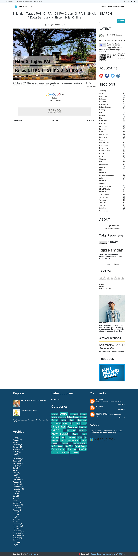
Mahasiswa (103, 145)
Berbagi (102, 110)
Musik (101, 156)
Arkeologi (102, 91)
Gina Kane (99, 400)
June (15, 438)
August (16, 452)
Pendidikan (103, 164)
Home (104, 7)
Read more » (91, 87)
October (16, 461)
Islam (101, 132)
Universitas (103, 211)
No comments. (55, 100)
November (17, 449)
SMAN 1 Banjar (104, 189)
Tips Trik (102, 203)
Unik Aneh (103, 208)
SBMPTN (102, 181)
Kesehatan (103, 137)
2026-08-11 (121, 404)
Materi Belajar (104, 151)
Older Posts (91, 120)
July (14, 494)
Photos (102, 167)
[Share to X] (51, 94)
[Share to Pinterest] (58, 94)
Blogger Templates (98, 554)
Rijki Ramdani (113, 226)
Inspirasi (102, 129)
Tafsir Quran (104, 194)
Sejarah (102, 184)
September (17, 463)
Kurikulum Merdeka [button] (115, 7)
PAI (100, 162)
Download (103, 121)
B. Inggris (102, 99)
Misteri (101, 154)
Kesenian (102, 140)
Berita (101, 113)
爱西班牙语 (121, 554)
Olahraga (102, 159)
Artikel (101, 93)
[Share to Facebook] (54, 94)
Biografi (102, 115)
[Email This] (47, 94)
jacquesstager (101, 413)
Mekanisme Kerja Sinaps (29, 410)
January (16, 447)
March (15, 501)
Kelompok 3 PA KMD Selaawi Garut (112, 40)
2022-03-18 (121, 417)
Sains (101, 178)
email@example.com (25, 1)
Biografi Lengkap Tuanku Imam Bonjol (33, 400)
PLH (100, 170)
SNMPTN (102, 192)
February (16, 440)
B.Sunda (102, 102)
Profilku (102, 287)
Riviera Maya (110, 554)
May (14, 442)
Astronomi (103, 96)
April (14, 456)
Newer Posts (18, 120)
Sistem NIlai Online (106, 186)
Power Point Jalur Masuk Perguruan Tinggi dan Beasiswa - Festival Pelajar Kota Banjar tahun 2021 (111, 48)
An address (38, 1)
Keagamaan (103, 134)
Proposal (102, 173)
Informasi (103, 126)
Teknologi (102, 200)
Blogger (117, 264)
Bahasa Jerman (105, 107)
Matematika (103, 148)
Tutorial (102, 205)
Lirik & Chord (104, 143)
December (17, 487)
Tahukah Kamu (105, 197)
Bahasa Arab (104, 104)
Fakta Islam (103, 123)
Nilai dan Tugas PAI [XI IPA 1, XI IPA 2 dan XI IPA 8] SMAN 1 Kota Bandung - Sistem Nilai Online (54, 15)
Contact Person (105, 289)
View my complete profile (112, 228)
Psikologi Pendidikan (107, 175)
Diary (101, 118)
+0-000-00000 (10, 1)
